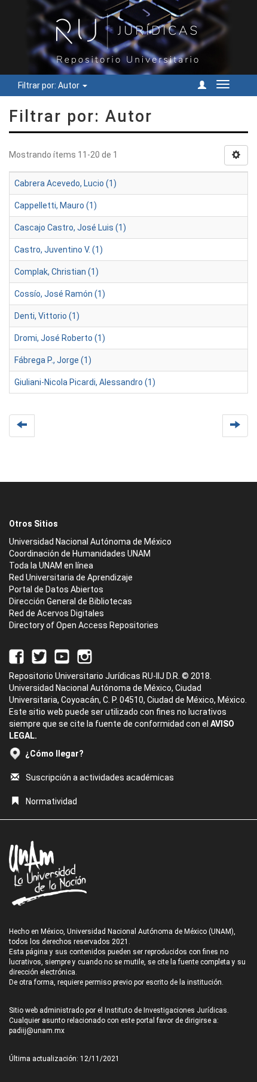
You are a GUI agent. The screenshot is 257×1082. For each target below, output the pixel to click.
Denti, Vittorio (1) (46, 316)
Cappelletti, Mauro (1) (55, 205)
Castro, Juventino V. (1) (58, 249)
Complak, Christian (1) (56, 271)
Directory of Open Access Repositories (83, 625)
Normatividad (51, 801)
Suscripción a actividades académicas (100, 777)
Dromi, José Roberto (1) (59, 338)
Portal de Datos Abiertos (56, 589)
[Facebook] (16, 655)
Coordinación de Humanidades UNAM (80, 553)
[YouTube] (61, 655)
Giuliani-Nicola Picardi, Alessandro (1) (84, 382)
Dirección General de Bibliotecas (70, 601)
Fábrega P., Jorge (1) (52, 360)
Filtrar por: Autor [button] (49, 85)
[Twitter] (39, 655)
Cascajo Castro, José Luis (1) (70, 227)
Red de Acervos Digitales (56, 613)
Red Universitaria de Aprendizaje (71, 577)
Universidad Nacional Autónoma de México (90, 541)
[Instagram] (84, 655)
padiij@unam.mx (37, 1030)
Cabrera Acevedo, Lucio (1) (65, 183)
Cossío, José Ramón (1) (59, 294)
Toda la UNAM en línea (51, 565)
